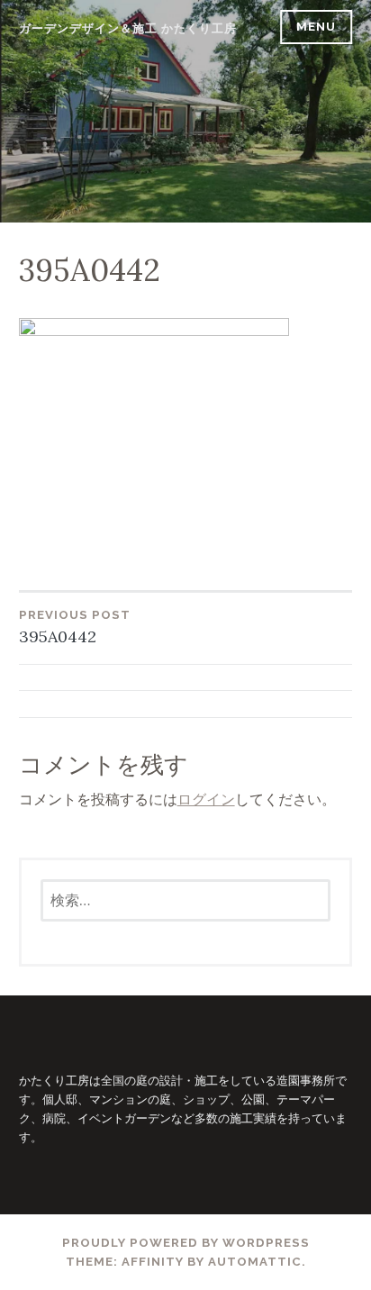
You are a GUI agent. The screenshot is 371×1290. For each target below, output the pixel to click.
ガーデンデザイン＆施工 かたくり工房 (128, 28)
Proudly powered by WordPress (186, 1242)
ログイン (206, 799)
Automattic (255, 1261)
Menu (316, 26)
